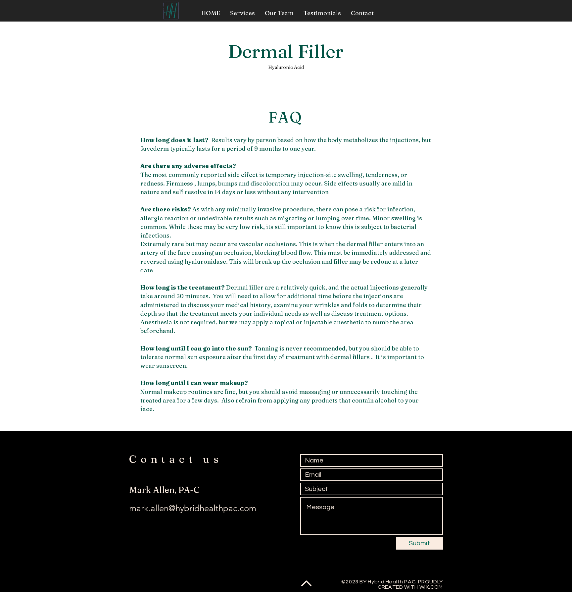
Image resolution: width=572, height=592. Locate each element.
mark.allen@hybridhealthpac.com (192, 508)
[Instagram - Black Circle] (149, 579)
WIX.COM (431, 587)
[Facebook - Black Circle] (134, 579)
